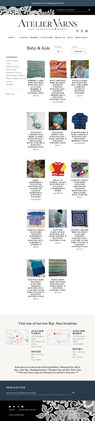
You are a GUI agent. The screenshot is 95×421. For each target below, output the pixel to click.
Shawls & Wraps (12, 66)
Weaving (9, 84)
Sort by (74, 47)
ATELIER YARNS (19, 415)
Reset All (10, 94)
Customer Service (27, 410)
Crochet (9, 81)
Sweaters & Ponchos (14, 72)
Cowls (8, 64)
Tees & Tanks (11, 69)
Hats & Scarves (12, 61)
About (12, 410)
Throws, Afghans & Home (16, 78)
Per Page (58, 47)
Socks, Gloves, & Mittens (15, 75)
